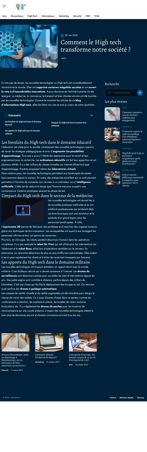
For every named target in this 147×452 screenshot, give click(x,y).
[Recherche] (142, 6)
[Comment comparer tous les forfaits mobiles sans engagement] (112, 114)
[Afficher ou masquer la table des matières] (57, 115)
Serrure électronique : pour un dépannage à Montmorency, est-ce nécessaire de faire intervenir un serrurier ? (15, 360)
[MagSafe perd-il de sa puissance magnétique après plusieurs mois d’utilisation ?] (112, 156)
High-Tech (126, 126)
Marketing (39, 362)
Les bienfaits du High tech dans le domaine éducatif (23, 123)
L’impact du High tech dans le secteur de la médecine (69, 124)
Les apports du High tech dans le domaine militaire (22, 132)
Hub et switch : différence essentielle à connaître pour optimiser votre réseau (133, 180)
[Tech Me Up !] (21, 6)
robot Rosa (25, 249)
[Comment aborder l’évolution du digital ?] (49, 342)
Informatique (128, 170)
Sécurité (4, 370)
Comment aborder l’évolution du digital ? (46, 356)
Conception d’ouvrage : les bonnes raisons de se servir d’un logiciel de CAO (82, 357)
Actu (63, 58)
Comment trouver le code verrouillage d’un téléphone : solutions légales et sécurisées (132, 137)
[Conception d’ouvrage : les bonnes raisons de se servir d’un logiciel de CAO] (83, 342)
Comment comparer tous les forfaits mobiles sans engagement (132, 116)
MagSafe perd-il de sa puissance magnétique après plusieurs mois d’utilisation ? (133, 158)
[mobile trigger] (5, 6)
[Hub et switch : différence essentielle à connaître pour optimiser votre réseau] (112, 178)
